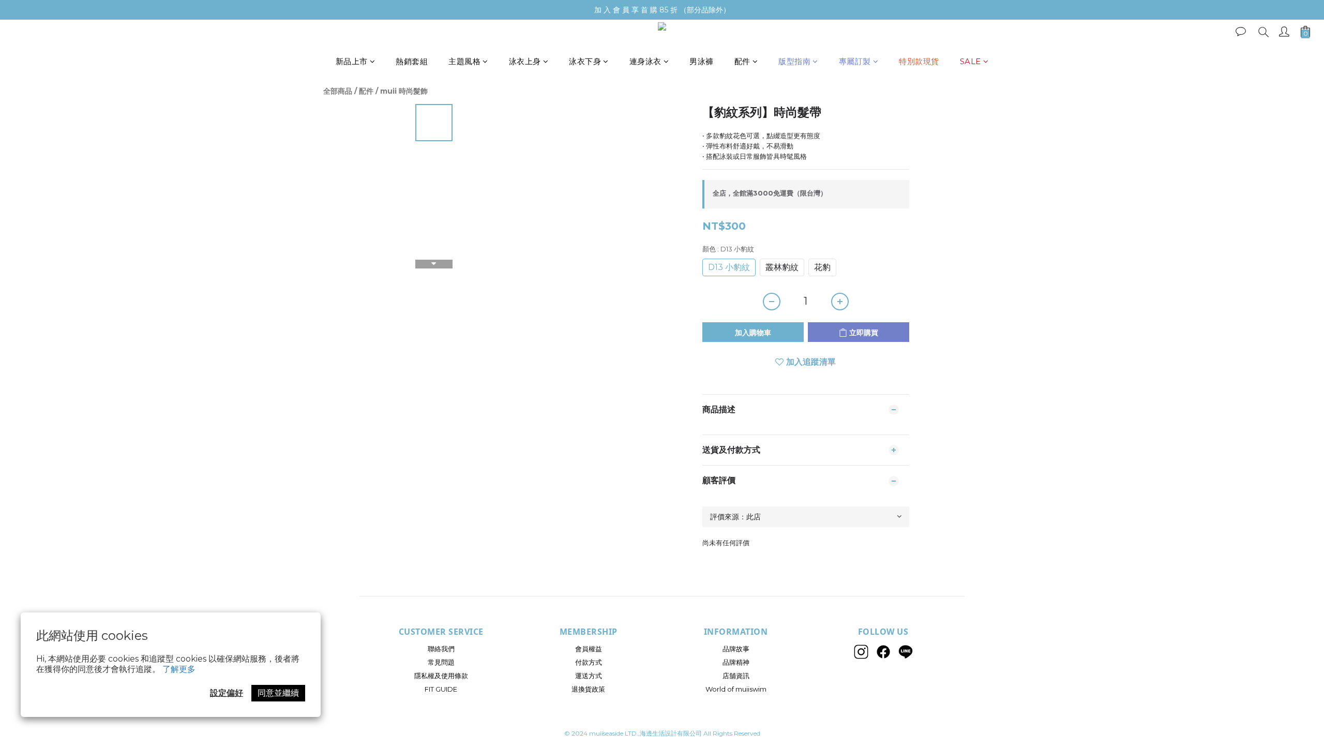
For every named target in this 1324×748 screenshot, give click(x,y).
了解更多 (178, 669)
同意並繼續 (278, 693)
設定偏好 (226, 693)
